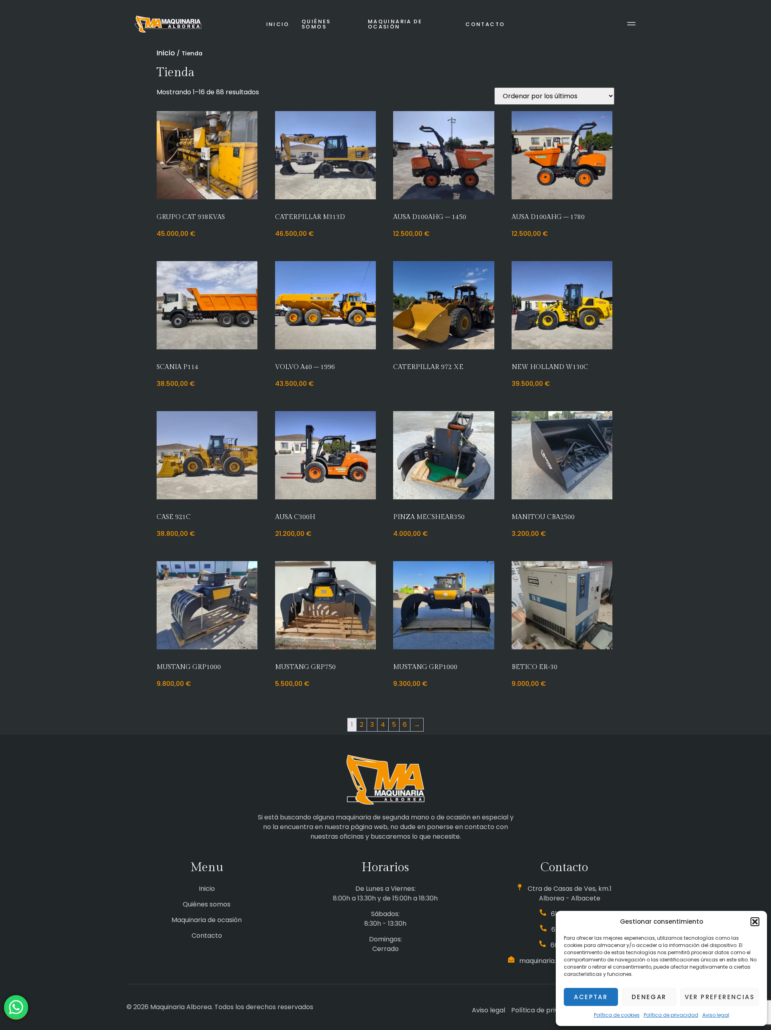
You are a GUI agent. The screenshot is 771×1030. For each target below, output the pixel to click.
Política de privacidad (671, 1015)
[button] (755, 922)
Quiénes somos (316, 24)
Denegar (649, 997)
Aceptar (591, 997)
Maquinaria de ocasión (395, 24)
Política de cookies (617, 1015)
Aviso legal (715, 1015)
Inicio (278, 24)
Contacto (485, 24)
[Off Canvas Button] (631, 24)
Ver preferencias (720, 997)
